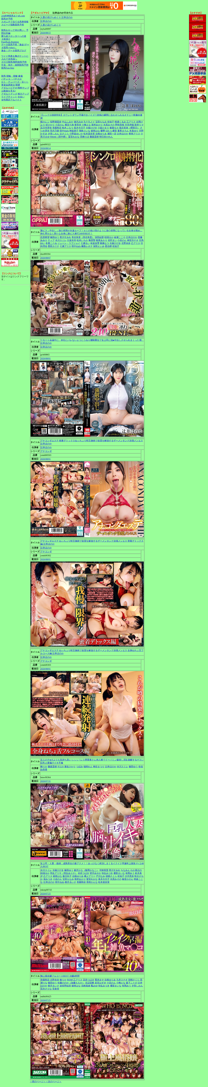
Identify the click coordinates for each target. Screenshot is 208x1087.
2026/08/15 (45, 33)
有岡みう (129, 873)
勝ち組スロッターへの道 (13, 36)
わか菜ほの (136, 870)
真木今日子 (79, 128)
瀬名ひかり (70, 766)
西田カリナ (53, 246)
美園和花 (56, 128)
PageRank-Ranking (10, 42)
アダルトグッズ (9, 94)
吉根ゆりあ (101, 133)
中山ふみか (67, 122)
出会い (21, 97)
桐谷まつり (98, 766)
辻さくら (64, 133)
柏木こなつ (67, 128)
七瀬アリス (65, 246)
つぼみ (79, 766)
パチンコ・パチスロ (11, 79)
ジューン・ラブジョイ (68, 243)
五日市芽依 (46, 128)
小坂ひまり (103, 128)
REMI (70, 980)
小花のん (59, 125)
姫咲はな (95, 130)
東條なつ (104, 243)
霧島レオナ (87, 246)
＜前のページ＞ (38, 1081)
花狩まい (112, 240)
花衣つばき (83, 873)
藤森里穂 (94, 136)
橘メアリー (89, 876)
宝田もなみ (101, 122)
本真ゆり (133, 130)
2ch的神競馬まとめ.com (13, 16)
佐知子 (110, 122)
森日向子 (67, 876)
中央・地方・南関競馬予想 (14, 65)
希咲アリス (134, 133)
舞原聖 (92, 240)
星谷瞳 (108, 246)
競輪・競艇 (12, 76)
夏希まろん (123, 130)
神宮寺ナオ (132, 240)
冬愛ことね (51, 243)
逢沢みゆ (78, 122)
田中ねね (64, 130)
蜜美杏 (77, 125)
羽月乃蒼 (54, 130)
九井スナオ (122, 980)
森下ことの (131, 983)
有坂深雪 (94, 243)
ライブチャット (9, 97)
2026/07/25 (45, 893)
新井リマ (138, 125)
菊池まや (99, 980)
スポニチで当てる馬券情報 (14, 21)
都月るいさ (70, 882)
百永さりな (46, 988)
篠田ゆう (54, 237)
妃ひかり (50, 125)
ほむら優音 (111, 130)
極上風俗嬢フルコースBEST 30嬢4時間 (60, 976)
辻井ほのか (46, 21)
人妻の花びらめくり (50, 25)
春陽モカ (114, 128)
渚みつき (47, 879)
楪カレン (45, 122)
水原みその (109, 125)
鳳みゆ (94, 986)
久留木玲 (71, 240)
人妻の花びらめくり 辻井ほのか (56, 17)
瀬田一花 (111, 133)
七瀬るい (85, 243)
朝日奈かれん (106, 136)
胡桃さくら (111, 876)
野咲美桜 (119, 125)
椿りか (43, 766)
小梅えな (86, 125)
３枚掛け (5, 39)
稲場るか (108, 237)
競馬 (3, 76)
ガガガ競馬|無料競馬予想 (14, 62)
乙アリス (131, 122)
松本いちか (82, 240)
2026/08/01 (45, 358)
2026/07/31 (45, 781)
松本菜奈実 (89, 133)
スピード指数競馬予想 (12, 24)
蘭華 (102, 130)
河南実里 (103, 870)
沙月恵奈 (129, 876)
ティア (51, 240)
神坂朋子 (73, 130)
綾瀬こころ (119, 237)
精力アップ (23, 94)
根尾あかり (101, 240)
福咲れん (88, 766)
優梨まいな (119, 873)
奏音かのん (127, 879)
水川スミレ (61, 240)
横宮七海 (69, 125)
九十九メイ (89, 122)
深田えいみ (98, 246)
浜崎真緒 (85, 986)
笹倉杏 (55, 988)
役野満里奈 (55, 122)
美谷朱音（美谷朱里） (83, 237)
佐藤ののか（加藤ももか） (71, 983)
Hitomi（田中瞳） (59, 136)
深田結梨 (99, 237)
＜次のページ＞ (54, 1081)
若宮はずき (100, 983)
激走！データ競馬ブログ (13, 50)
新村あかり (97, 125)
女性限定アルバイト (11, 100)
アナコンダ (46, 451)
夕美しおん (53, 133)
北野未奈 (125, 243)
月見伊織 (129, 125)
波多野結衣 (65, 986)
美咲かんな (92, 882)
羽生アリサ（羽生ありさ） (63, 873)
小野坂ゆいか (76, 133)
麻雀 (20, 76)
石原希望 (45, 237)
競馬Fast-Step (7, 68)
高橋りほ (84, 136)
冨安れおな (74, 136)
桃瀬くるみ (120, 122)
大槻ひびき (91, 128)
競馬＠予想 (7, 19)
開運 (17, 85)
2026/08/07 (45, 258)
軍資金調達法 (8, 85)
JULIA (60, 766)
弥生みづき (107, 873)
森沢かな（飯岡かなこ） (86, 870)
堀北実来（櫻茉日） (129, 128)
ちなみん (125, 870)
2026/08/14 (45, 148)
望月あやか (95, 873)
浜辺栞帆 (89, 983)
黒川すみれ (65, 237)
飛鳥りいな (84, 130)
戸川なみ (100, 876)
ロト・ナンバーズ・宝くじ (14, 82)
